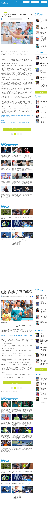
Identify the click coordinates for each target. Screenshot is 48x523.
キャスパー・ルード (8, 391)
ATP (3, 391)
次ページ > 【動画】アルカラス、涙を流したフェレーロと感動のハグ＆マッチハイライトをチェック (16, 383)
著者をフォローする (13, 296)
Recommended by (43, 402)
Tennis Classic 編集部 (6, 296)
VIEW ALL (41, 92)
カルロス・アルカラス (15, 391)
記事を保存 (19, 296)
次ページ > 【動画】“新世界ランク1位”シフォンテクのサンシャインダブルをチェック (17, 129)
